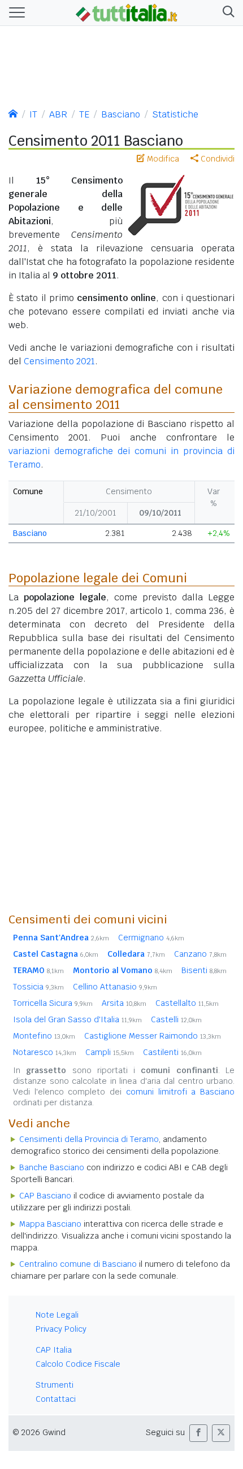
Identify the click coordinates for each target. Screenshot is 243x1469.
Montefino (44, 1036)
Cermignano (151, 937)
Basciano (120, 114)
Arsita (124, 1003)
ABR (58, 114)
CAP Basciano (45, 1196)
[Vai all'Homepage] (126, 12)
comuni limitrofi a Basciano (180, 1092)
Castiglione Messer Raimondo (152, 1036)
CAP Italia (54, 1350)
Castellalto (187, 1003)
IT (33, 114)
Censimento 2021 (59, 361)
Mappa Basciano (50, 1224)
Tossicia (38, 987)
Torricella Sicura (53, 1003)
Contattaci (56, 1399)
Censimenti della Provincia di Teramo (89, 1139)
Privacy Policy (61, 1329)
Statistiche (175, 114)
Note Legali (57, 1315)
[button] (226, 12)
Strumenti (54, 1385)
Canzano (200, 954)
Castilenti (172, 1052)
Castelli (176, 1019)
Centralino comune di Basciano (78, 1264)
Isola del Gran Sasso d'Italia (77, 1019)
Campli (109, 1052)
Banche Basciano (51, 1167)
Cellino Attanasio (115, 987)
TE (84, 114)
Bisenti (204, 970)
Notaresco (44, 1052)
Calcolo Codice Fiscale (78, 1364)
